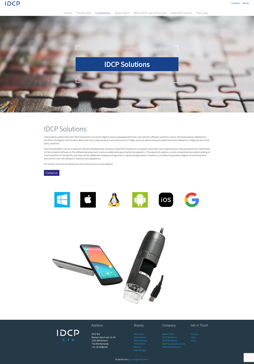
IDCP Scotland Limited (173, 343)
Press (193, 340)
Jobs (193, 337)
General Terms (142, 359)
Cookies (132, 359)
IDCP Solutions (169, 340)
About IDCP (122, 13)
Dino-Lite (139, 334)
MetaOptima (140, 340)
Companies (102, 13)
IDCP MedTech (169, 337)
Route (246, 3)
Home (68, 13)
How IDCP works (181, 13)
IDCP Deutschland (171, 346)
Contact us (52, 173)
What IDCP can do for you (150, 13)
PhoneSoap (140, 337)
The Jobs (202, 13)
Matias (137, 346)
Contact (235, 3)
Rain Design (140, 350)
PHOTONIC (140, 343)
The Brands (83, 13)
